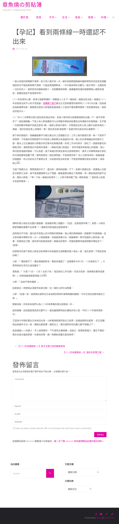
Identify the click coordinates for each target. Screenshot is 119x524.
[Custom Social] (112, 514)
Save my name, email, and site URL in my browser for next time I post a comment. (53, 428)
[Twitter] (101, 514)
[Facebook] (96, 514)
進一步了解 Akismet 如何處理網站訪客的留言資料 (78, 441)
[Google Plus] (107, 514)
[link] (113, 17)
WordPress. (109, 517)
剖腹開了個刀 (49, 103)
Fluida (99, 517)
